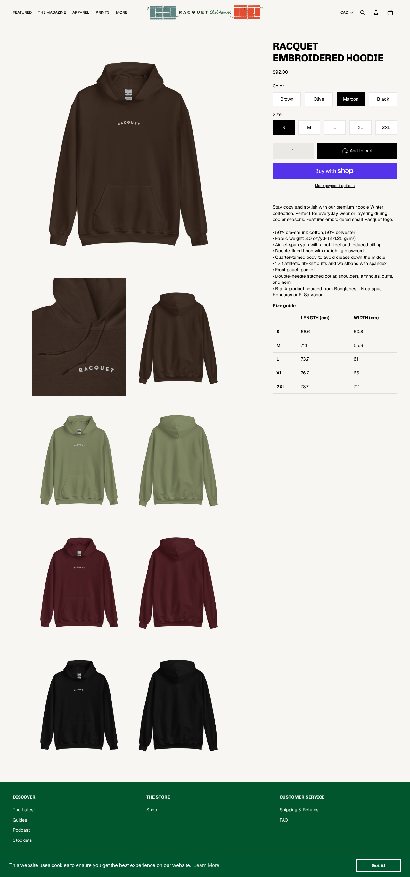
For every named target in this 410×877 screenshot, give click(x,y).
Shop (151, 810)
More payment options (335, 185)
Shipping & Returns (299, 810)
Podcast (21, 830)
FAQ (284, 820)
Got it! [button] (378, 865)
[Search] (363, 12)
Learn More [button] (206, 865)
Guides (20, 820)
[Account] (376, 12)
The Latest (24, 810)
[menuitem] (121, 12)
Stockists (22, 840)
